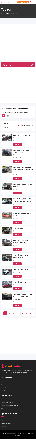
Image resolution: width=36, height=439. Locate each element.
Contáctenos (4, 426)
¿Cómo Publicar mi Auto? (8, 402)
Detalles (17, 144)
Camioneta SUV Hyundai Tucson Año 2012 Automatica (21, 152)
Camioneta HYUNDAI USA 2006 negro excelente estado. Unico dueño (23, 169)
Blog (2, 408)
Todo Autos (4, 391)
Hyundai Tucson (18, 228)
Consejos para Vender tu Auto (9, 405)
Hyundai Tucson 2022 (20, 270)
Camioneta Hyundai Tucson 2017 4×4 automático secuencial (23, 296)
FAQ (2, 420)
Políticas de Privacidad (7, 423)
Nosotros (3, 385)
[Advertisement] (18, 42)
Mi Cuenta (3, 388)
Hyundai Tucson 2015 (20, 282)
